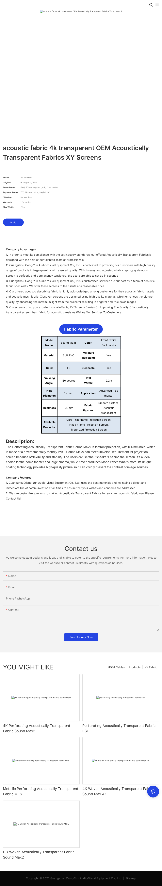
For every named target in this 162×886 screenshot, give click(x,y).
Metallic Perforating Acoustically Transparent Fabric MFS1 (40, 791)
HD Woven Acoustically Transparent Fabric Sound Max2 (38, 854)
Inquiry (13, 222)
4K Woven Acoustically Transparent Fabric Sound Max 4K (118, 791)
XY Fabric (151, 667)
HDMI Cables (116, 667)
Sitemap (130, 878)
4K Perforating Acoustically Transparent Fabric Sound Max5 (36, 728)
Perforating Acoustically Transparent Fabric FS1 (118, 728)
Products (134, 667)
